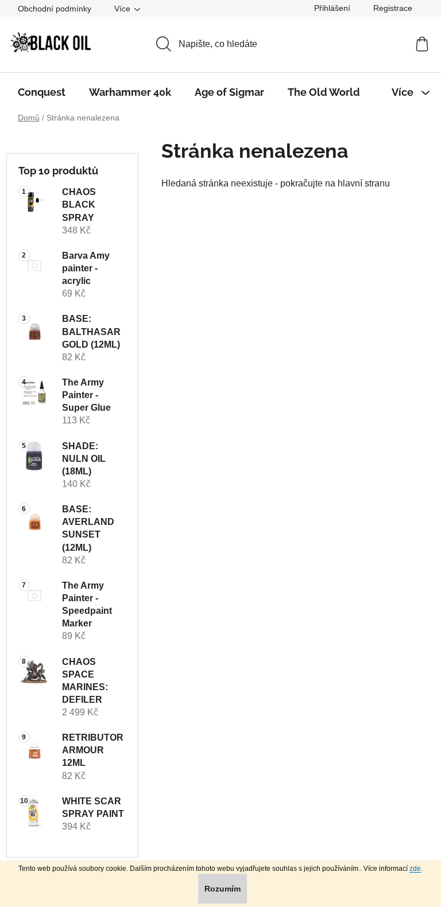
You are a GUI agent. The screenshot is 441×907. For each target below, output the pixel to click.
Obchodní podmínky (54, 8)
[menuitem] (41, 92)
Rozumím (222, 888)
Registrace (392, 8)
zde (415, 869)
